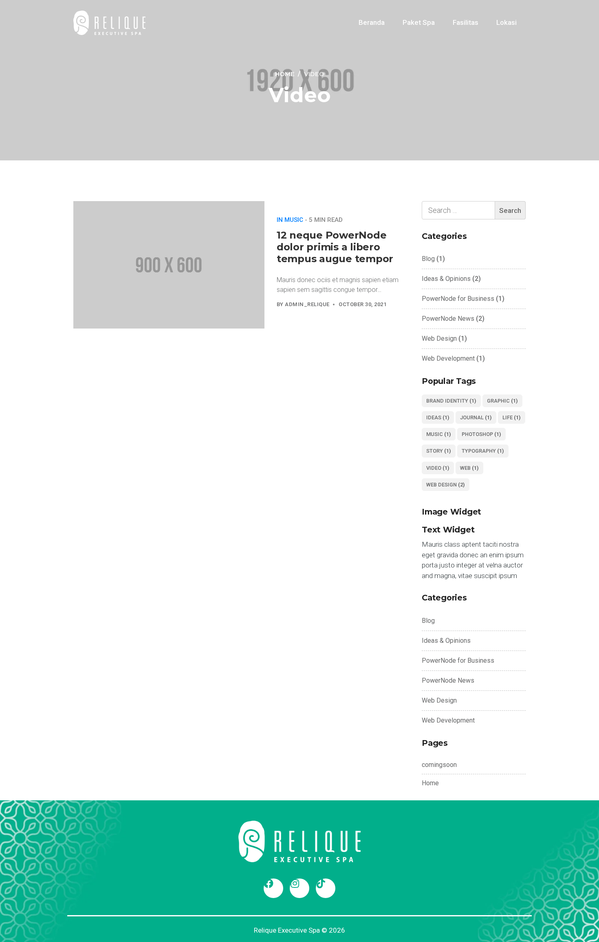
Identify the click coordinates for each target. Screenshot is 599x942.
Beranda (372, 22)
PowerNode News (448, 318)
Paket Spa (419, 22)
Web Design (439, 338)
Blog (428, 259)
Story (438, 451)
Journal (476, 417)
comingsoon (439, 765)
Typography (483, 451)
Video (437, 468)
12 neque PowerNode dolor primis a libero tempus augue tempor (335, 247)
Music (438, 434)
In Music (290, 219)
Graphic (502, 401)
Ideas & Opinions (446, 279)
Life (511, 417)
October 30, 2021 (362, 304)
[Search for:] (474, 210)
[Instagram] (299, 888)
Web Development (448, 358)
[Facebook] (273, 888)
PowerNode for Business (458, 298)
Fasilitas (465, 22)
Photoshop (481, 434)
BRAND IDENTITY (451, 401)
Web (469, 468)
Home (430, 783)
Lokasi (506, 22)
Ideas (437, 417)
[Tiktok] (325, 888)
